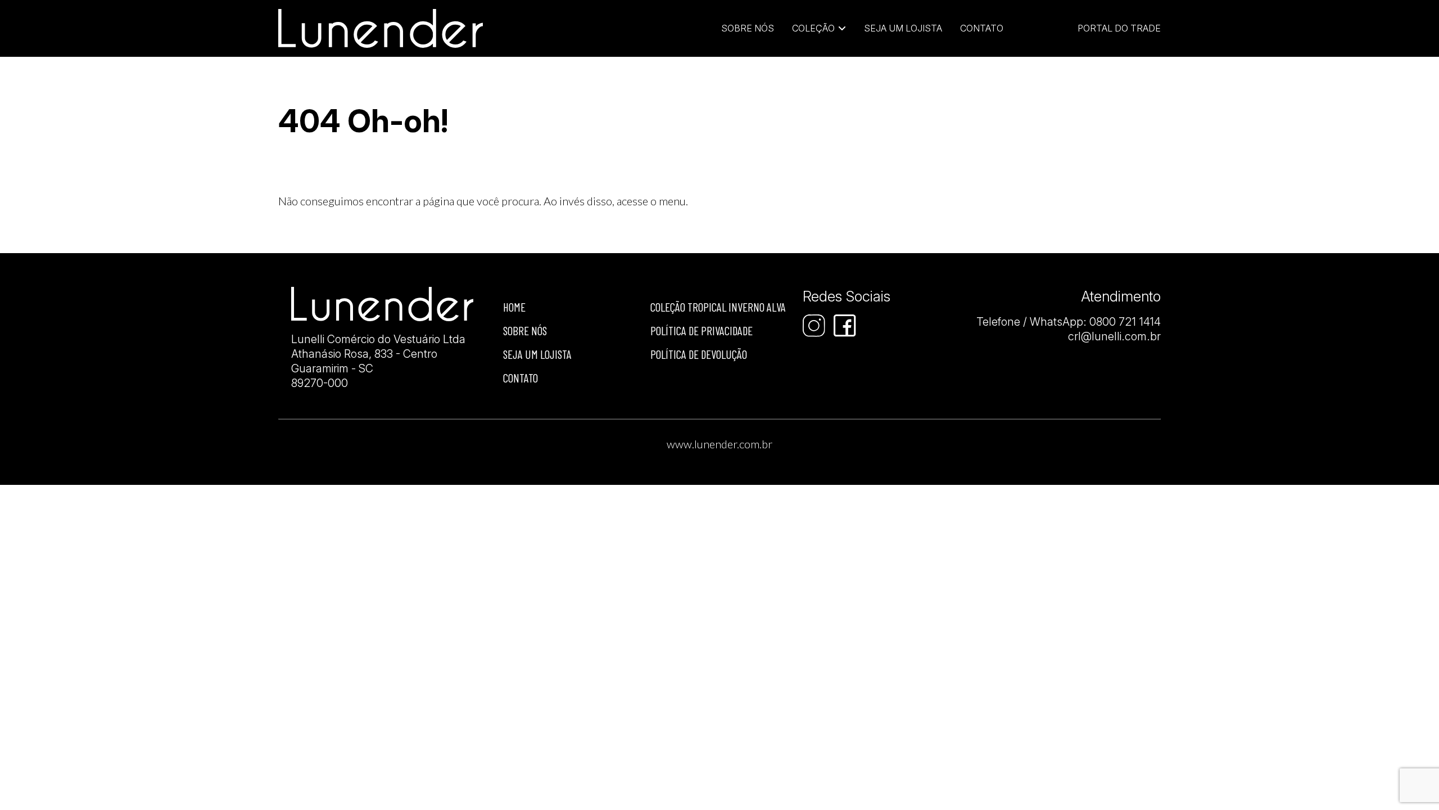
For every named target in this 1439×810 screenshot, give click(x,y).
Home (514, 307)
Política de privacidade (701, 330)
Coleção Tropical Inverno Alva (718, 307)
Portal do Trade (1119, 28)
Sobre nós (525, 330)
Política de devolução (698, 354)
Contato (981, 28)
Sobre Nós (747, 28)
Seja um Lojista (903, 28)
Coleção (813, 28)
